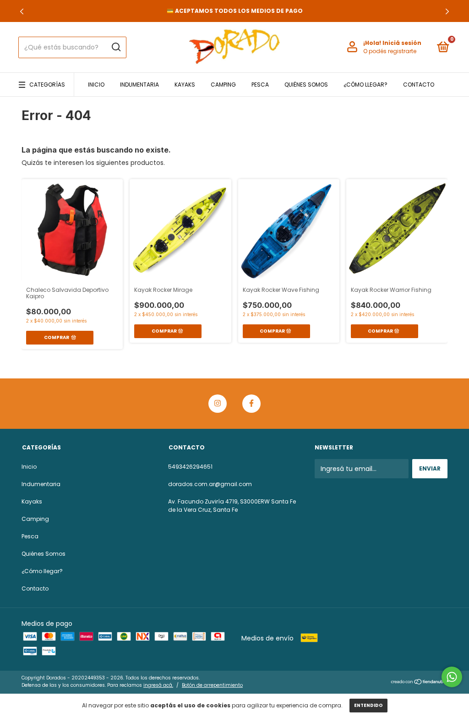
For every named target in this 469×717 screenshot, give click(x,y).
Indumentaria (139, 84)
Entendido (368, 705)
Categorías (47, 84)
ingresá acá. (158, 685)
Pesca (260, 84)
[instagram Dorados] (217, 403)
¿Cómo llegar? (365, 84)
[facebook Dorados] (251, 403)
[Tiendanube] (418, 682)
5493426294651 (190, 467)
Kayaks (185, 84)
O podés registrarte (389, 51)
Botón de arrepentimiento (212, 685)
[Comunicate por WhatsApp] (452, 677)
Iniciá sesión (401, 43)
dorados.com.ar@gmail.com (210, 484)
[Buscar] (115, 47)
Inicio (96, 84)
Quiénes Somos (306, 84)
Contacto (418, 84)
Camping (223, 84)
